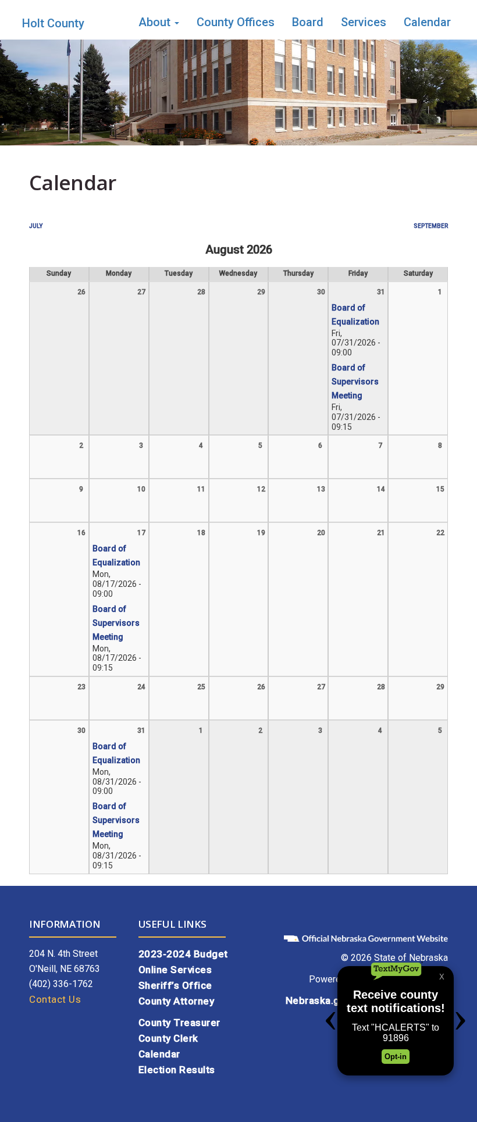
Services (363, 22)
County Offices (236, 22)
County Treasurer (179, 1022)
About (155, 22)
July (35, 226)
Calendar (427, 22)
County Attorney (176, 1001)
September (431, 226)
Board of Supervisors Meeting (355, 381)
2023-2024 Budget (183, 954)
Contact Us (55, 999)
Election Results (176, 1069)
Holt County (53, 23)
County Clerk (168, 1038)
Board (307, 22)
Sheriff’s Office (175, 985)
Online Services (175, 969)
